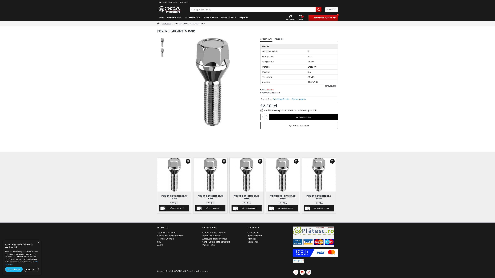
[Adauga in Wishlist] (188, 161)
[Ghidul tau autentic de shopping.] (298, 261)
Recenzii (279, 39)
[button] (162, 38)
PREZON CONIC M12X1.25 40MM (174, 197)
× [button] (38, 243)
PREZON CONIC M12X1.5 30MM (318, 197)
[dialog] (22, 257)
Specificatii (266, 39)
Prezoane (166, 23)
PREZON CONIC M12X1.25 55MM (246, 197)
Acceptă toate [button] (13, 269)
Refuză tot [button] (31, 269)
